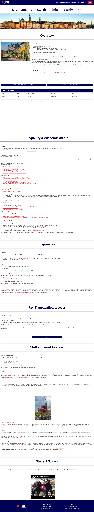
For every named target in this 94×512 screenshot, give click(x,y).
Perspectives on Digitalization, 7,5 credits (12, 171)
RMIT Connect (58, 72)
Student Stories (47, 461)
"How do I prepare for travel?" (9, 424)
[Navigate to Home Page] (5, 2)
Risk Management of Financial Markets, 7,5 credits (14, 173)
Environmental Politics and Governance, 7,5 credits (14, 180)
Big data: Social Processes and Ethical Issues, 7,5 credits (16, 177)
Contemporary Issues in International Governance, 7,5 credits (16, 178)
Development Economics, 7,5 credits (11, 167)
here (4, 156)
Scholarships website (9, 292)
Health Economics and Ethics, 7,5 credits (12, 205)
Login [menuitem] (90, 2)
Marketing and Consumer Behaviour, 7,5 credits (13, 209)
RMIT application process (47, 307)
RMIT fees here (19, 259)
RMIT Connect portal (39, 230)
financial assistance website (23, 292)
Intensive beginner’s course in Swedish (11, 191)
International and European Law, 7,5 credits (13, 181)
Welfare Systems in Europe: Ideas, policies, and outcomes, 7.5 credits (18, 206)
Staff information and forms (72, 508)
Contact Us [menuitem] (83, 2)
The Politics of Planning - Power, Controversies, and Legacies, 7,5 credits (19, 183)
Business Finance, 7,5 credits (9, 213)
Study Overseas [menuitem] (75, 2)
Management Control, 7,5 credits (10, 208)
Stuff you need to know (47, 347)
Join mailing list (47, 504)
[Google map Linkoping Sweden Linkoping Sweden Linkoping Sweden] (47, 116)
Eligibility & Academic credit (47, 138)
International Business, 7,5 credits (10, 170)
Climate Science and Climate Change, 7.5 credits (14, 215)
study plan (44, 226)
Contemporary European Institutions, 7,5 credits (13, 216)
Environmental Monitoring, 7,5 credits (11, 168)
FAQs (72, 504)
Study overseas (47, 506)
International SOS (60, 448)
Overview (47, 35)
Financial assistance (72, 506)
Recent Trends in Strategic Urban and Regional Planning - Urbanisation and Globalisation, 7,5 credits (25, 217)
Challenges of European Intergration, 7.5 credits (13, 169)
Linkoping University (46, 46)
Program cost (47, 244)
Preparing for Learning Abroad (84, 425)
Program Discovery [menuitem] (65, 2)
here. (57, 434)
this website (5, 283)
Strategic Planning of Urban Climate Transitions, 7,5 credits (16, 182)
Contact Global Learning (47, 508)
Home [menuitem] (57, 2)
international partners (31, 151)
